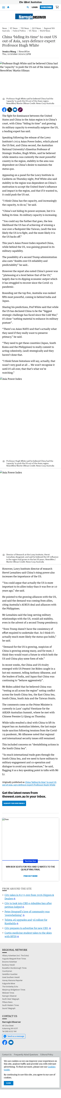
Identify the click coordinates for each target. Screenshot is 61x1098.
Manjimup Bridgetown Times (13, 990)
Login (35, 7)
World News (45, 31)
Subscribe (46, 7)
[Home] (8, 7)
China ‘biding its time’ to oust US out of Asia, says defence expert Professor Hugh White (29, 783)
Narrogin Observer (9, 996)
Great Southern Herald (11, 977)
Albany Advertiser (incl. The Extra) (15, 955)
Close (8, 1083)
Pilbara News (7, 1002)
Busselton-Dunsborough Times (14, 968)
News (4, 28)
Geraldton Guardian (9, 974)
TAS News (25, 28)
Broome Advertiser (9, 962)
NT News (14, 28)
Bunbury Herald (8, 965)
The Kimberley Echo (10, 986)
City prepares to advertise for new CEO (27, 928)
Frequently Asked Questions (26, 1054)
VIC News (33, 31)
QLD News (36, 28)
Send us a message (16, 1036)
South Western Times (10, 1005)
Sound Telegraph (8, 1008)
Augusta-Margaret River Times (14, 959)
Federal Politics (19, 31)
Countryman (7, 971)
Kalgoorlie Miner (8, 983)
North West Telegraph (10, 999)
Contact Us (7, 1054)
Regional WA (49, 28)
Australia (6, 31)
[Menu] (3, 7)
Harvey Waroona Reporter (12, 980)
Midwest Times (8, 993)
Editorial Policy (46, 1054)
